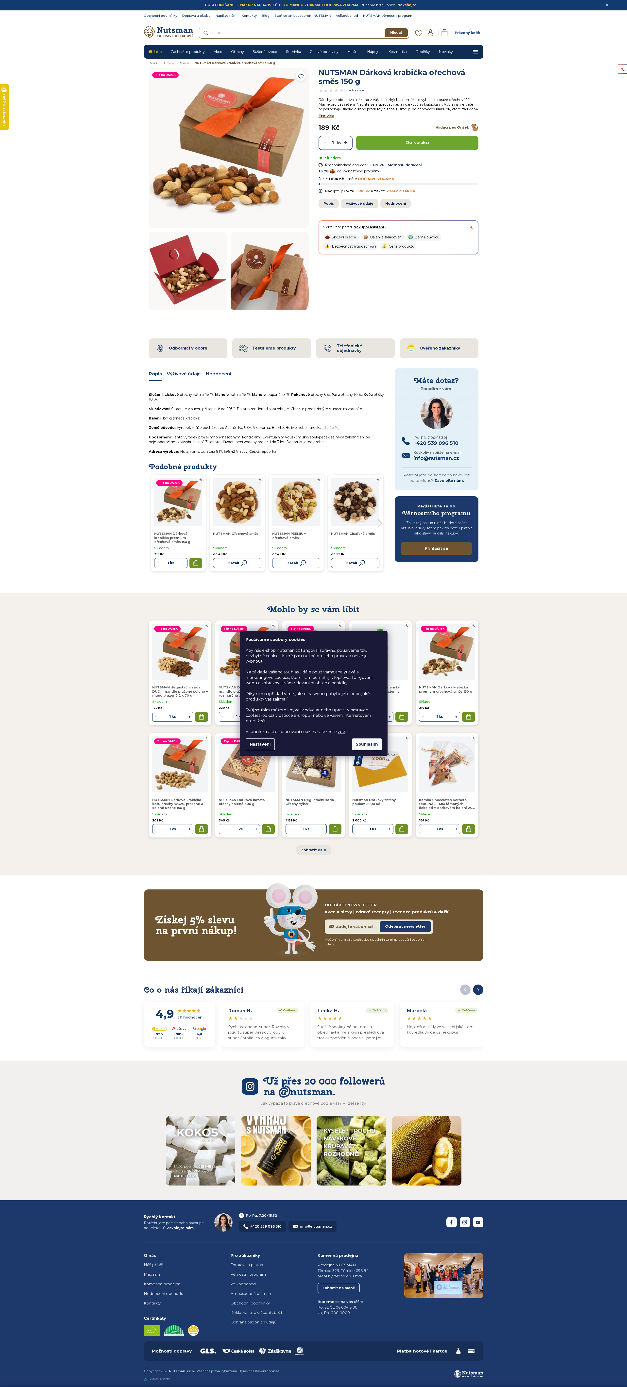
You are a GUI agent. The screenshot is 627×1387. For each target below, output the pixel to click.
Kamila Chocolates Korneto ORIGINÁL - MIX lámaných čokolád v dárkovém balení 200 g (446, 804)
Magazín (152, 1274)
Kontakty (249, 15)
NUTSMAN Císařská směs (353, 533)
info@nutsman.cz (316, 1226)
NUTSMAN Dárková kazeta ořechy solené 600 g (242, 802)
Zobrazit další (313, 850)
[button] (341, 237)
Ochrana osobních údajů (253, 1322)
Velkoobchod (347, 15)
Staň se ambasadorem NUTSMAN (302, 15)
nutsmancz (465, 1222)
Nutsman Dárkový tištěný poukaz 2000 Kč (374, 802)
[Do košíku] (201, 717)
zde (341, 731)
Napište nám (226, 15)
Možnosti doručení (405, 165)
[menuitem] (155, 51)
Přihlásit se (436, 548)
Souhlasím (367, 744)
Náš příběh (154, 1264)
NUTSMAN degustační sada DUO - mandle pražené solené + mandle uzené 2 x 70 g (180, 691)
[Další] (478, 990)
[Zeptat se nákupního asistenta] (471, 227)
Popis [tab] (155, 374)
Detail (233, 563)
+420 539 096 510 (266, 1226)
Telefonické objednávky (349, 348)
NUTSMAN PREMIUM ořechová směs (289, 535)
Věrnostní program (248, 1274)
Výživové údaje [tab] (184, 374)
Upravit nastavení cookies (258, 1371)
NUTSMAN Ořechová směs (236, 533)
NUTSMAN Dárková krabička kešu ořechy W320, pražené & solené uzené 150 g (177, 804)
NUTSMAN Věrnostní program (387, 15)
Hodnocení (395, 203)
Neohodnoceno (357, 90)
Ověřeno (286, 1010)
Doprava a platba (196, 15)
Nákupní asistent (369, 227)
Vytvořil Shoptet (160, 1379)
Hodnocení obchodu (163, 1293)
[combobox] (304, 33)
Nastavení (260, 744)
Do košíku (417, 142)
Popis (328, 203)
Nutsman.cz (451, 1222)
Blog (266, 15)
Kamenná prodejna (162, 1284)
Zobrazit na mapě (338, 1288)
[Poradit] (206, 625)
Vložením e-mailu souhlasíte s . (375, 941)
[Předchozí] (465, 990)
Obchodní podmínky (160, 15)
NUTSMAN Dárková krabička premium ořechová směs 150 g (445, 689)
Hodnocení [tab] (218, 374)
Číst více (326, 116)
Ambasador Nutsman (251, 1293)
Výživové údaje (359, 203)
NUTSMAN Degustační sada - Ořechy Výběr (311, 802)
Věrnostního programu (361, 171)
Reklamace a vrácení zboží (256, 1312)
